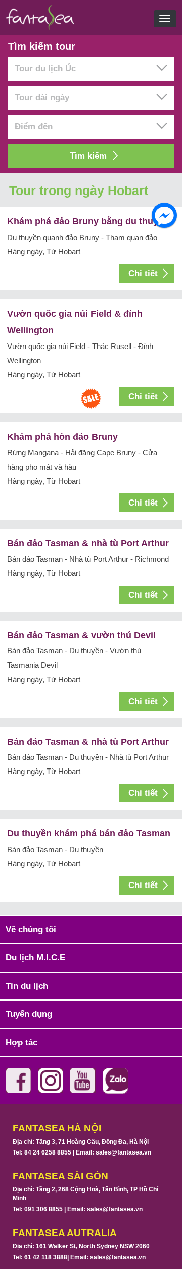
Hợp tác (21, 1042)
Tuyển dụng (29, 1014)
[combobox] (91, 69)
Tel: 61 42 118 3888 (40, 1257)
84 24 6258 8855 (47, 1152)
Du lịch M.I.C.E (35, 958)
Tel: (42, 1152)
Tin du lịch (27, 986)
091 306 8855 (43, 1209)
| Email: (111, 1152)
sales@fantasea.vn (123, 1152)
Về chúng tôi (31, 929)
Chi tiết (143, 273)
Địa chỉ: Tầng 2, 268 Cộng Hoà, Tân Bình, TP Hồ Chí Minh (85, 1194)
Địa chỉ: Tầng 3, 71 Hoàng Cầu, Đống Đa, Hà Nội (81, 1141)
